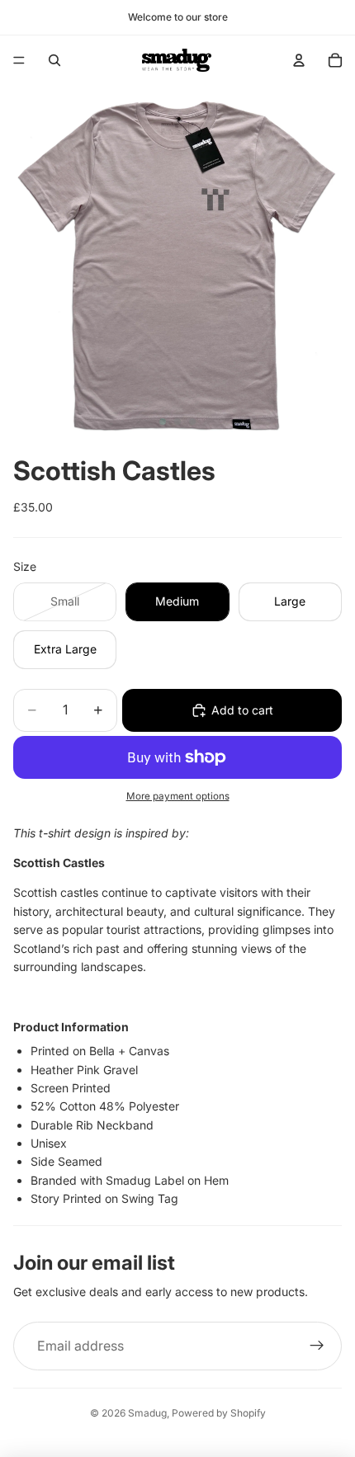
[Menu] (19, 60)
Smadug (147, 1413)
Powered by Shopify (219, 1413)
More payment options (178, 796)
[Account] (299, 60)
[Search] (54, 60)
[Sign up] (317, 1346)
